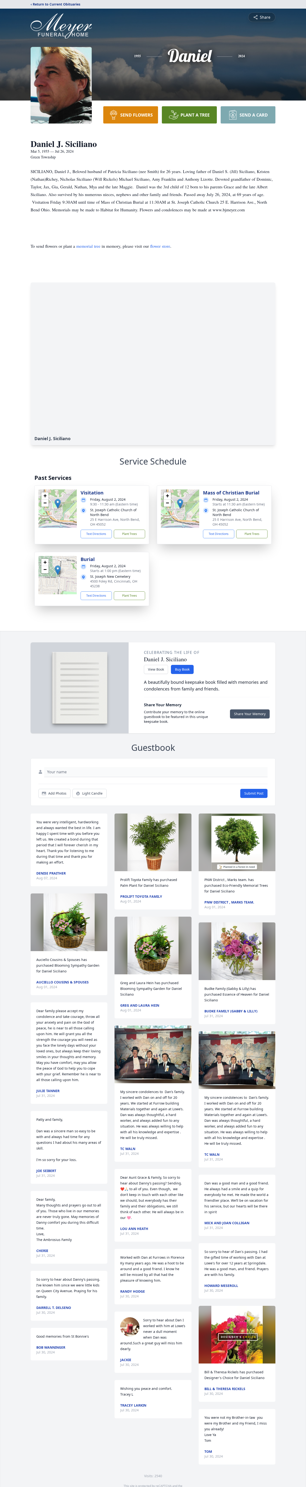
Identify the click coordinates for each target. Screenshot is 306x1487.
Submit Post (253, 793)
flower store (160, 246)
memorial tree (88, 246)
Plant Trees (129, 534)
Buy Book (182, 669)
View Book (156, 669)
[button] (58, 504)
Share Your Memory (250, 714)
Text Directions (96, 534)
